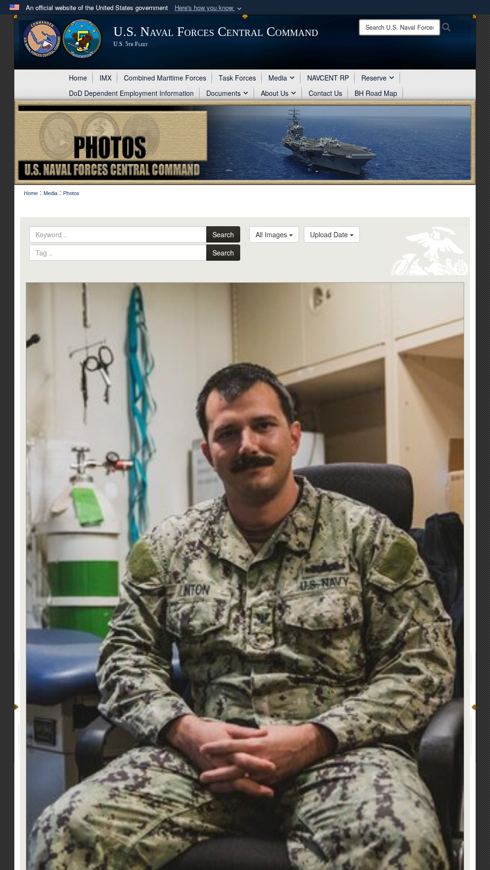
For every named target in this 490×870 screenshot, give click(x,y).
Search (223, 234)
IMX (105, 77)
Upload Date (330, 234)
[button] (209, 8)
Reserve (374, 77)
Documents (223, 93)
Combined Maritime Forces (165, 77)
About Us (275, 93)
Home (78, 77)
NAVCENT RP (328, 77)
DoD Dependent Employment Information (131, 93)
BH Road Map (376, 93)
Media (277, 77)
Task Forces (237, 77)
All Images (272, 234)
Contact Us (325, 93)
